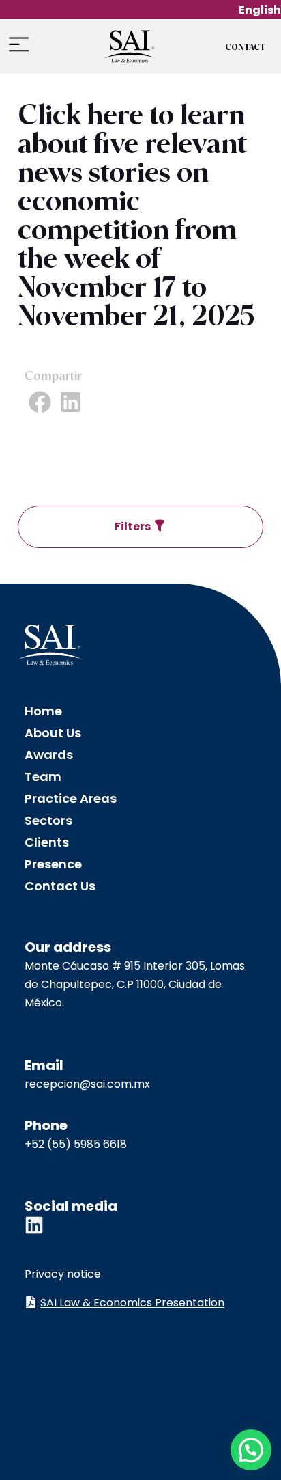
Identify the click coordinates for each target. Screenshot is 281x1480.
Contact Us (60, 885)
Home (43, 711)
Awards (49, 754)
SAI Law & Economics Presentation (132, 1303)
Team (43, 776)
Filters (134, 526)
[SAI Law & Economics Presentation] (31, 1302)
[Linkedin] (34, 1225)
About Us (53, 732)
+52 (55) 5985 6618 (76, 1144)
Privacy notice (63, 1274)
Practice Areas (71, 798)
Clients (47, 842)
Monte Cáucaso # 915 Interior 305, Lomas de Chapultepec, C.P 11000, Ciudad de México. (135, 984)
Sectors (48, 820)
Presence (53, 864)
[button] (18, 44)
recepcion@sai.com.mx (87, 1084)
